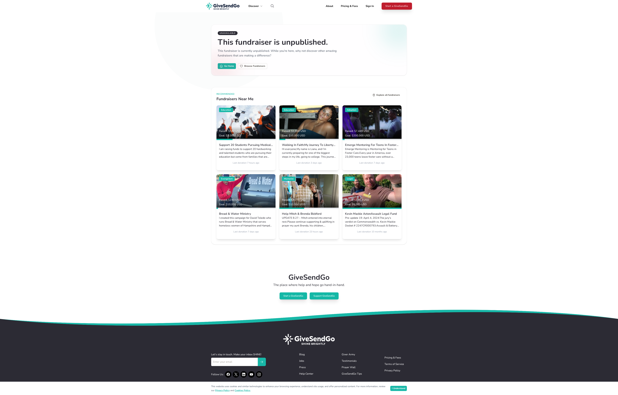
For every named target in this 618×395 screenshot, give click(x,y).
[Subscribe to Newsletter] (262, 362)
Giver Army (348, 354)
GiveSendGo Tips (352, 374)
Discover (253, 6)
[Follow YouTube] (251, 374)
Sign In (370, 6)
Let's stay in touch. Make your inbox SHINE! (236, 354)
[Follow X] (236, 374)
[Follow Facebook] (228, 374)
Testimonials (349, 361)
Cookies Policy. (242, 390)
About (329, 6)
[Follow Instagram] (259, 374)
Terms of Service (394, 364)
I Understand (398, 388)
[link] (246, 137)
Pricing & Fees (349, 6)
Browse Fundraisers (254, 66)
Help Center (306, 374)
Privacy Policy (392, 370)
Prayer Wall (349, 367)
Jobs (301, 361)
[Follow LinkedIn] (243, 374)
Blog (302, 354)
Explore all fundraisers (388, 94)
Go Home (229, 66)
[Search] (272, 6)
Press (302, 367)
